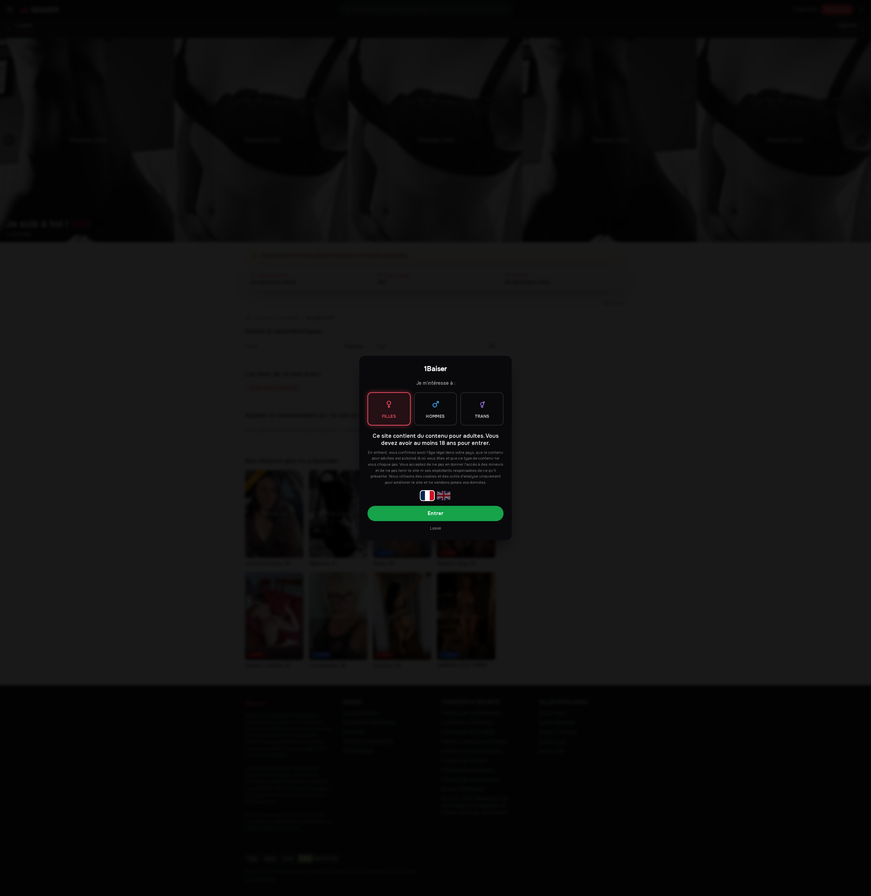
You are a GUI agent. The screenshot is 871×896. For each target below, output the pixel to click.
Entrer (435, 513)
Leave (435, 528)
